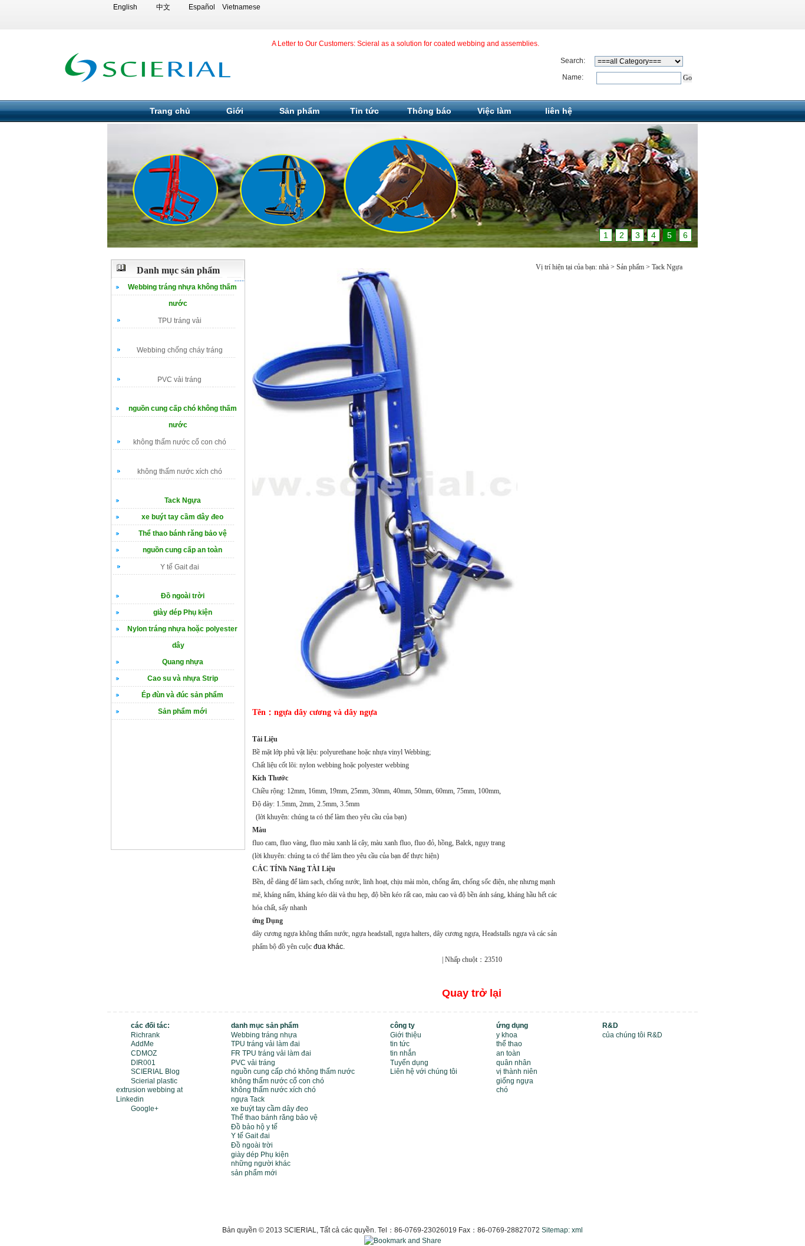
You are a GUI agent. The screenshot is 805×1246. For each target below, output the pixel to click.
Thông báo (429, 111)
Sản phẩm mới (182, 711)
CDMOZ (144, 1053)
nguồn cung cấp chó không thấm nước (293, 1071)
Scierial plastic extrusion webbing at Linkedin (149, 1090)
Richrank (145, 1035)
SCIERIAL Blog (155, 1071)
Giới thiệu (405, 1035)
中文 (163, 7)
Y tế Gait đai (179, 567)
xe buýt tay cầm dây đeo (182, 517)
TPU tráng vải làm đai (265, 1044)
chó (502, 1090)
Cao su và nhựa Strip (182, 678)
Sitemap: (556, 1230)
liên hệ (558, 111)
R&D (610, 1025)
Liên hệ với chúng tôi (423, 1071)
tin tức (400, 1044)
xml (577, 1230)
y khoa (506, 1035)
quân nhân (513, 1063)
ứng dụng (512, 1025)
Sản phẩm (299, 111)
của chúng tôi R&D (632, 1035)
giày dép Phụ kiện (182, 612)
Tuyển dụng (409, 1063)
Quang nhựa (182, 662)
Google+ (145, 1109)
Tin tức (364, 111)
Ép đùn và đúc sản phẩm (182, 695)
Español (202, 7)
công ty (402, 1025)
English (125, 7)
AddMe (142, 1044)
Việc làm (494, 111)
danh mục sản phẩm (265, 1025)
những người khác (261, 1163)
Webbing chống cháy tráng (180, 350)
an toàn (508, 1053)
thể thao (509, 1044)
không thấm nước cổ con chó (179, 442)
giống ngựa (514, 1081)
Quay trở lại (472, 993)
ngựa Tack (248, 1099)
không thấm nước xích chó (179, 471)
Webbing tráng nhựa (264, 1035)
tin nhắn (403, 1053)
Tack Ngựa (182, 500)
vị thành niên (516, 1071)
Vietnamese (240, 7)
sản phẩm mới (254, 1173)
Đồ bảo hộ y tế (254, 1127)
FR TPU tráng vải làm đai (271, 1053)
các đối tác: (150, 1025)
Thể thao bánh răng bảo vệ (182, 533)
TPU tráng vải (180, 321)
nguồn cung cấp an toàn (182, 550)
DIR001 (143, 1063)
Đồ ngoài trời (182, 596)
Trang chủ (170, 111)
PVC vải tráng (179, 379)
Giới (234, 111)
